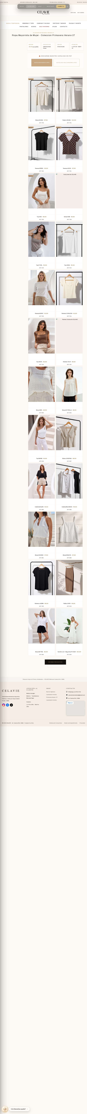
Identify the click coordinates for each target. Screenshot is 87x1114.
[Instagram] (3, 705)
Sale (40, 6)
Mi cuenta (81, 12)
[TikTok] (11, 705)
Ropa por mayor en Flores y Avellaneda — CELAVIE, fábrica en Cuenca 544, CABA (43, 679)
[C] (5, 1109)
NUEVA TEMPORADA (12, 23)
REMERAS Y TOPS (28, 23)
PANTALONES (24, 26)
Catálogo (31, 6)
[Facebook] (7, 705)
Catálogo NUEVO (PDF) (42, 62)
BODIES (33, 26)
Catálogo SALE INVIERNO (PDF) (66, 62)
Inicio (22, 6)
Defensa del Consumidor (55, 723)
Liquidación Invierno (51, 694)
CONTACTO (63, 26)
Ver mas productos (55, 662)
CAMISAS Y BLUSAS (43, 23)
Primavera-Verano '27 (52, 697)
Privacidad (82, 723)
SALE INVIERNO (44, 26)
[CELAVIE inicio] (43, 12)
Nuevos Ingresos (50, 691)
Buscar (73, 12)
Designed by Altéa (29, 723)
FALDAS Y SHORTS (75, 23)
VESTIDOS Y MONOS (59, 23)
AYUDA (54, 26)
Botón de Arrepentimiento (70, 723)
